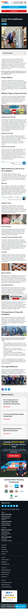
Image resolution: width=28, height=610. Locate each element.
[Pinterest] (14, 506)
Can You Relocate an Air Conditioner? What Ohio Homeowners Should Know (11, 402)
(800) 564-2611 (13, 452)
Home (2, 15)
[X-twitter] (8, 506)
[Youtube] (17, 506)
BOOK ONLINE (14, 11)
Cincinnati (3, 527)
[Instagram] (5, 506)
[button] (12, 3)
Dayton (3, 512)
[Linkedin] (11, 506)
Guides (6, 15)
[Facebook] (2, 506)
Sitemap (8, 605)
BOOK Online (14, 456)
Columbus (3, 519)
